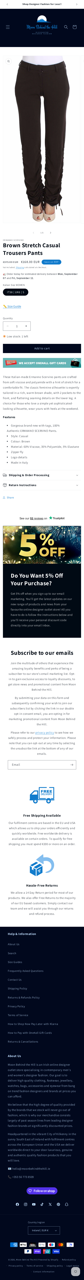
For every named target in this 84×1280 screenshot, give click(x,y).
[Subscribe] (71, 764)
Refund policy (69, 1259)
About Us (14, 944)
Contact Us (15, 979)
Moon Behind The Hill (27, 1259)
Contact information (43, 1271)
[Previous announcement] (7, 4)
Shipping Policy (17, 988)
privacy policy (44, 732)
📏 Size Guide (12, 306)
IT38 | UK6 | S (15, 292)
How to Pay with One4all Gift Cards (30, 1033)
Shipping (20, 267)
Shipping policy (55, 1265)
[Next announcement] (76, 4)
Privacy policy (16, 1265)
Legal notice (72, 1265)
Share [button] (10, 497)
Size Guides (15, 962)
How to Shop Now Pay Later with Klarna (33, 1024)
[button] (8, 27)
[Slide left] (33, 232)
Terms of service (35, 1265)
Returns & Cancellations (23, 1041)
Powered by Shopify (48, 1259)
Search (12, 953)
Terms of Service (18, 1015)
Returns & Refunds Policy (23, 997)
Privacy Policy (16, 1006)
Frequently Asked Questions (26, 971)
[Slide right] (50, 232)
